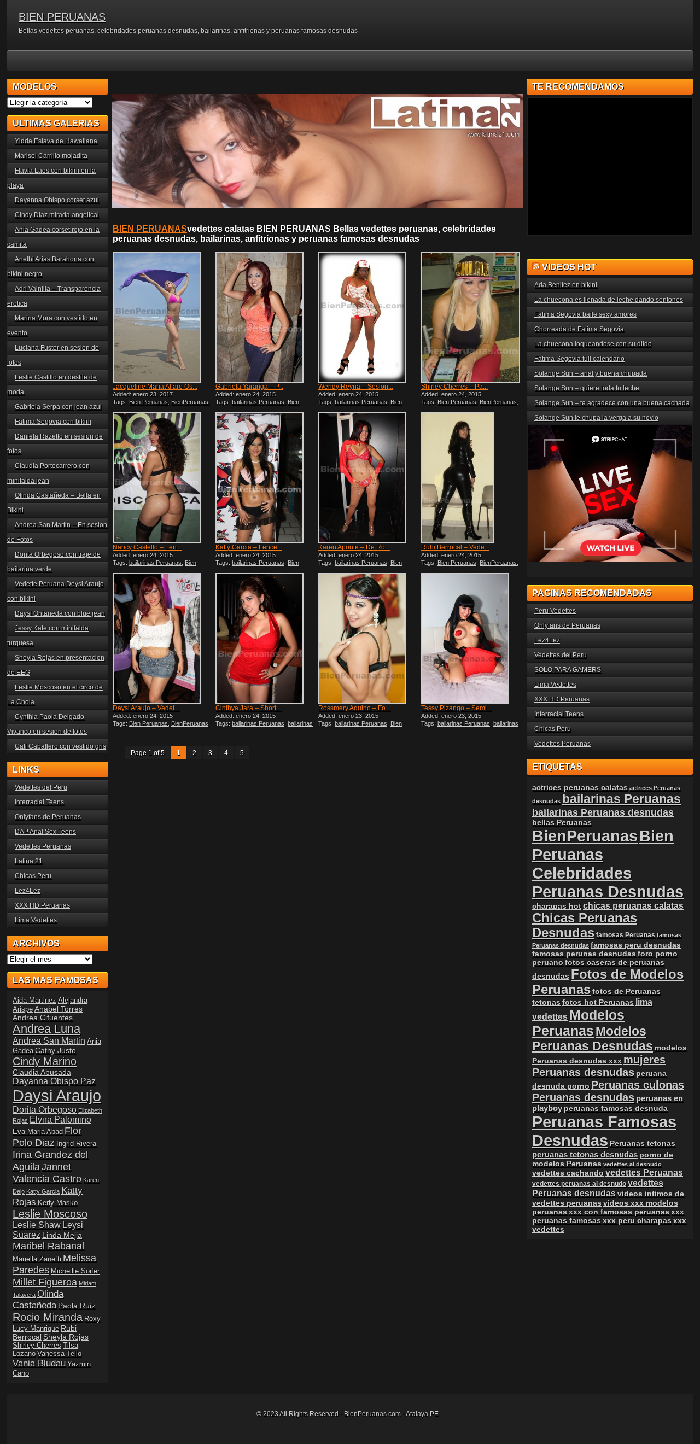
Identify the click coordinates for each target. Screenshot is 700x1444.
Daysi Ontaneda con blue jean (60, 613)
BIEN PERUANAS (62, 17)
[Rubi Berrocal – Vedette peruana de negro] (471, 477)
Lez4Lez (27, 891)
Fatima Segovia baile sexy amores (585, 314)
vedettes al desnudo (632, 1164)
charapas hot (556, 906)
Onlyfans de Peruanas (48, 817)
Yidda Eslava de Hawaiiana (56, 141)
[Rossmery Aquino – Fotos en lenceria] (368, 638)
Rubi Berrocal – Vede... (455, 547)
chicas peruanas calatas (633, 905)
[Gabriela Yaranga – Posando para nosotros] (265, 317)
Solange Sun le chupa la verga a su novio (596, 418)
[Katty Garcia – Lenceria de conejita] (265, 477)
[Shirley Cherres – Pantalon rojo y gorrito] (471, 317)
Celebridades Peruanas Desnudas (608, 882)
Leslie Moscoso (50, 1214)
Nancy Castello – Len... (147, 547)
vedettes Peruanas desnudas (597, 1188)
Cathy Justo (55, 1050)
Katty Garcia (43, 1191)
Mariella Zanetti (37, 1259)
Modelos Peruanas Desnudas (592, 1038)
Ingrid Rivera (76, 1143)
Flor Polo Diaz (47, 1136)
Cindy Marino (45, 1061)
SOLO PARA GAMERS (567, 670)
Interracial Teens (39, 802)
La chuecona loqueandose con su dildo (593, 344)
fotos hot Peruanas (598, 1002)
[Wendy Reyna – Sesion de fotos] (368, 317)
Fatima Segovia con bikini (53, 421)
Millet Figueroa (45, 1282)
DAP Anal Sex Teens (45, 831)
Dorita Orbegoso (45, 1109)
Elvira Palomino (60, 1119)
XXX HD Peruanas (42, 905)
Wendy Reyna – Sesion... (355, 386)
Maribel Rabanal (48, 1246)
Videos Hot (569, 267)
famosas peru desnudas (636, 944)
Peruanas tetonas (642, 1143)
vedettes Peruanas (644, 1172)
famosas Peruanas (625, 935)
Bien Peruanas (148, 402)
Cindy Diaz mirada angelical (57, 215)
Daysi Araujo (57, 1095)
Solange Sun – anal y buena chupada (590, 373)
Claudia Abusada (42, 1072)
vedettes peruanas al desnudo (579, 1183)
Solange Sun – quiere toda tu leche (586, 388)
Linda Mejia (62, 1235)
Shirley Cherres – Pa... (454, 386)
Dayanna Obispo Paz (54, 1081)
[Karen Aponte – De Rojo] (368, 477)
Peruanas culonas (637, 1085)
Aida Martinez (34, 1000)
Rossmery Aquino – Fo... (354, 708)
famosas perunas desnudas (584, 953)
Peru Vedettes (555, 611)
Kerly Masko (58, 1203)
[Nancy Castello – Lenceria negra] (163, 477)
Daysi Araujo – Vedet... (146, 708)
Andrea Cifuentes (43, 1017)
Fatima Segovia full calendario (579, 359)
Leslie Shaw (37, 1225)
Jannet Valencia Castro (47, 1172)
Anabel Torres (58, 1008)
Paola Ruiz (76, 1305)
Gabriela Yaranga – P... (249, 386)
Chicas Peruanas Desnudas (584, 925)
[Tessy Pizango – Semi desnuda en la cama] (471, 638)
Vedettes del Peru (41, 787)
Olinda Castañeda (38, 1299)
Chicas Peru (33, 876)
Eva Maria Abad (38, 1131)
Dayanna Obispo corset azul (57, 200)
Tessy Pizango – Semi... (456, 708)
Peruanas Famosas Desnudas (604, 1131)
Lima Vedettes (36, 920)
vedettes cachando (568, 1172)
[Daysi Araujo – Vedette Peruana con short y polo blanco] (163, 638)
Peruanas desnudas (583, 1097)
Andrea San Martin (49, 1040)
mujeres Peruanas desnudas (599, 1066)
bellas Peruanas (562, 823)
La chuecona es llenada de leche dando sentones (608, 299)
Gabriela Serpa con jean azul (58, 407)
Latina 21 (29, 861)
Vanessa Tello (59, 1353)
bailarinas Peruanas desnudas (264, 726)
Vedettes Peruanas (43, 846)
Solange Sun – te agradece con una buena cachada (612, 403)
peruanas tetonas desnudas (585, 1154)
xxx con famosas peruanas (619, 1211)
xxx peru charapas (637, 1220)
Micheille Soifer (75, 1271)
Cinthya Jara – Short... (248, 708)
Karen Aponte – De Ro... (354, 547)
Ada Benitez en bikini (565, 285)
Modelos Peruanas (578, 1022)
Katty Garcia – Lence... (248, 547)
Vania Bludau (39, 1363)
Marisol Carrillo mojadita (51, 156)
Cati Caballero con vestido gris (60, 746)
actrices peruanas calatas (580, 787)
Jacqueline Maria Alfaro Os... (155, 386)
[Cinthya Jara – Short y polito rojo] (265, 638)
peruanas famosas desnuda (616, 1108)
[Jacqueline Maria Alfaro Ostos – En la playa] (163, 317)
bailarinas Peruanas (258, 402)
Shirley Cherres (37, 1345)
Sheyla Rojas (66, 1336)
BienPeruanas (189, 402)
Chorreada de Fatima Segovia (579, 329)
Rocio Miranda (48, 1317)
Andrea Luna (46, 1029)
